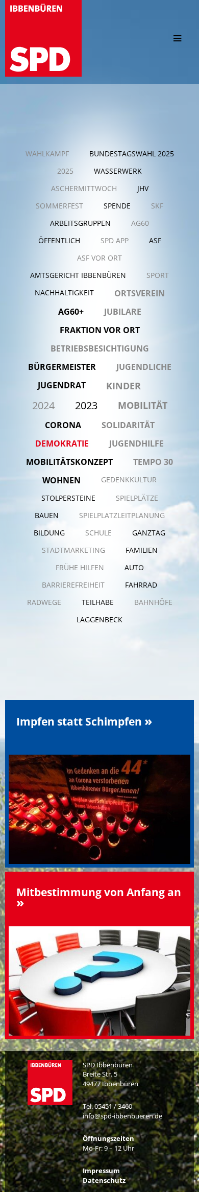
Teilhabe (98, 602)
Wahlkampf (47, 153)
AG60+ (71, 311)
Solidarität (128, 425)
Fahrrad (141, 585)
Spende (117, 206)
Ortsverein (139, 293)
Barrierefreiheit (73, 585)
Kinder (123, 386)
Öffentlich (59, 240)
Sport (157, 275)
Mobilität (142, 405)
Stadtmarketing (73, 550)
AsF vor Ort (99, 258)
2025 (65, 171)
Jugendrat (62, 385)
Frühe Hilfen (80, 567)
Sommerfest (59, 206)
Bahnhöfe (153, 602)
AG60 (140, 223)
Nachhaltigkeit (64, 292)
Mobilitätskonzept (69, 462)
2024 (43, 405)
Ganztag (148, 532)
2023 (86, 405)
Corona (63, 425)
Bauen (47, 515)
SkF (157, 206)
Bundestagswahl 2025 (131, 153)
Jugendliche (143, 366)
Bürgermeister (62, 366)
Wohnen (61, 480)
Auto (134, 567)
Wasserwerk (118, 171)
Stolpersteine (68, 498)
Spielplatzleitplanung (122, 515)
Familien (142, 550)
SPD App (115, 240)
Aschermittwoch (84, 188)
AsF (155, 240)
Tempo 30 (153, 462)
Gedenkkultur (129, 479)
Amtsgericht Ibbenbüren (78, 275)
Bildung (49, 532)
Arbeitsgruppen (80, 223)
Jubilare (122, 311)
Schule (98, 532)
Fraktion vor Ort (100, 330)
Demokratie (62, 443)
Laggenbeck (99, 619)
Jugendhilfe (136, 443)
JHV (142, 188)
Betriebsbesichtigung (100, 348)
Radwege (44, 602)
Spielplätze (137, 498)
